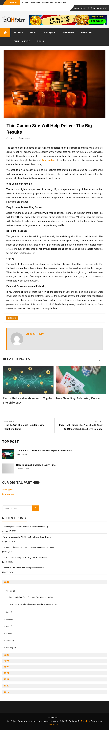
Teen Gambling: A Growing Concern (79, 398)
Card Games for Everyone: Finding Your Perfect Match (25, 557)
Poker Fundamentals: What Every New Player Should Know (27, 537)
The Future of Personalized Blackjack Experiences (44, 450)
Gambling (86, 32)
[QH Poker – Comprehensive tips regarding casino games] (5, 32)
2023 (6, 667)
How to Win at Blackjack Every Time (36, 465)
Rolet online (48, 160)
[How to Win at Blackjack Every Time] (8, 468)
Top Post (10, 442)
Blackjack (49, 32)
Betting (18, 32)
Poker (40, 41)
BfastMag (85, 721)
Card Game (68, 32)
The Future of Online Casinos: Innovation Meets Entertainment (28, 547)
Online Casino (22, 41)
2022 (6, 673)
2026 (6, 581)
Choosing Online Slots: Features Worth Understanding (25, 527)
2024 (6, 660)
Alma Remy (10, 138)
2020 (6, 685)
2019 (6, 691)
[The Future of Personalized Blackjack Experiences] (8, 454)
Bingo (33, 32)
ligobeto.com (8, 494)
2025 (6, 654)
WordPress (54, 724)
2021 (6, 679)
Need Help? (79, 8)
